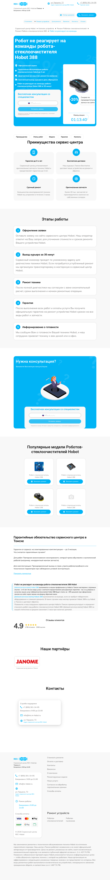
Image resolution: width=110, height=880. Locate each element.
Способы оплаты (54, 791)
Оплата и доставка (55, 761)
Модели (52, 137)
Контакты (75, 21)
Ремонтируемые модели (57, 777)
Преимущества (21, 137)
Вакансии (66, 21)
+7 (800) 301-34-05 (88, 3)
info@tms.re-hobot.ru (32, 715)
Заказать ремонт (40, 481)
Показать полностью (22, 573)
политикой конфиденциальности (70, 425)
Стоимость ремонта (55, 757)
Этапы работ (38, 137)
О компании (28, 21)
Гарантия (64, 137)
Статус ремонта (68, 15)
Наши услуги (52, 781)
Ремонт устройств (42, 21)
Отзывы (83, 21)
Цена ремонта (56, 21)
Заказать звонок (87, 15)
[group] (27, 663)
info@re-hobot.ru (25, 784)
